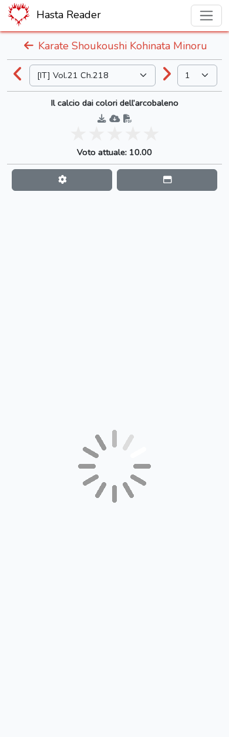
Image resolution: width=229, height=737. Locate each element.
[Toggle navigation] (206, 15)
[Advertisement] (114, 310)
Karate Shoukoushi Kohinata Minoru (121, 46)
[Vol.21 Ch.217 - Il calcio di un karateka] (18, 75)
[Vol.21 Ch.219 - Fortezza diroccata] (167, 75)
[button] (62, 180)
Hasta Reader (67, 15)
